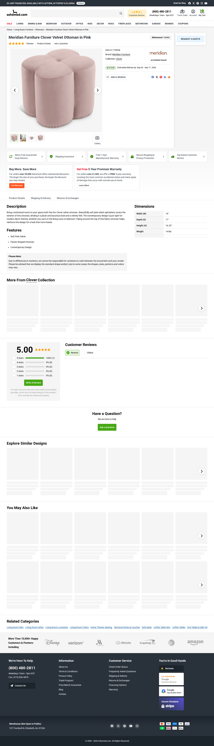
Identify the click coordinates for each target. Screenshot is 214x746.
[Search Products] (121, 13)
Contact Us (20, 685)
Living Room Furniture (23, 29)
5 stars (20, 358)
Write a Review (33, 382)
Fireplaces (124, 23)
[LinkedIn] (165, 77)
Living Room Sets (15, 627)
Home (9, 29)
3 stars (20, 366)
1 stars (20, 375)
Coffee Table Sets (162, 627)
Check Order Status (118, 667)
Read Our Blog (180, 3)
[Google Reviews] (171, 679)
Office (79, 23)
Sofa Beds (147, 627)
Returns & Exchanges (119, 680)
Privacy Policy (65, 676)
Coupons (183, 23)
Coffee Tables (178, 627)
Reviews (169, 668)
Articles (62, 694)
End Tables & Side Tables (199, 627)
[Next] (201, 308)
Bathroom (142, 23)
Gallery (97, 143)
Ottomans (39, 29)
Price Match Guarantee (70, 685)
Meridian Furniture (121, 54)
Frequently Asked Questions (122, 671)
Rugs (111, 23)
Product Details (44, 43)
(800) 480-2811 (22, 668)
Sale (9, 23)
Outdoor (66, 23)
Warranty (113, 689)
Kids (90, 23)
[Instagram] (201, 3)
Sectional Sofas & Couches (127, 627)
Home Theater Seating (101, 627)
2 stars (20, 371)
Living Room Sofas (34, 627)
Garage (156, 23)
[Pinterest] (197, 3)
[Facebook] (189, 3)
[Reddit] (169, 77)
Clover (119, 59)
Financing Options (118, 685)
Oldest (90, 352)
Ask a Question (61, 43)
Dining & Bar (35, 23)
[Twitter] (193, 3)
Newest (74, 352)
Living (19, 23)
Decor (100, 23)
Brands (169, 23)
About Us (63, 667)
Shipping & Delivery (118, 676)
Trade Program (66, 680)
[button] (77, 14)
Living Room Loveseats (56, 627)
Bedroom (51, 23)
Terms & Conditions (68, 671)
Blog (61, 689)
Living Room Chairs (79, 627)
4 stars (20, 362)
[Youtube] (205, 3)
